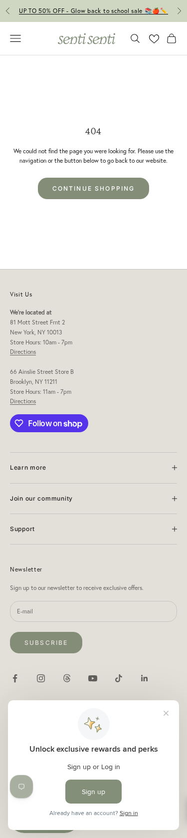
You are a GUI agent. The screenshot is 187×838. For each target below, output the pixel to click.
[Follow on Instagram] (41, 678)
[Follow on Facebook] (15, 678)
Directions (23, 351)
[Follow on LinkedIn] (145, 678)
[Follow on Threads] (67, 678)
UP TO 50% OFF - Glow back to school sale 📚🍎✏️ (93, 10)
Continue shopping (93, 188)
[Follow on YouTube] (93, 678)
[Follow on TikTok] (119, 678)
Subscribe (46, 642)
